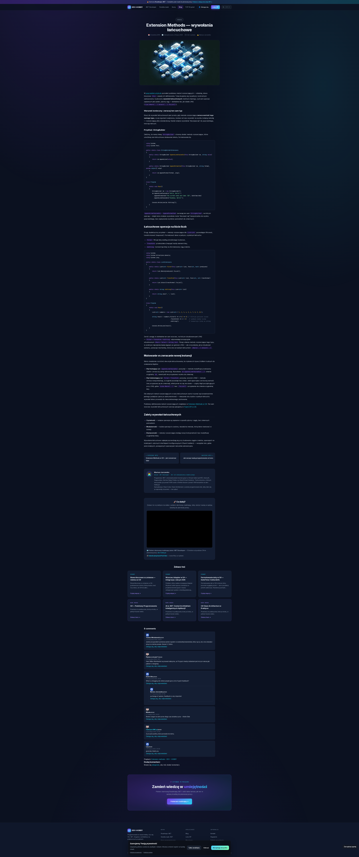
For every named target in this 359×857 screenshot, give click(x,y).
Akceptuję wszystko (220, 848)
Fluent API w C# (190, 407)
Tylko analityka (194, 848)
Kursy (174, 7)
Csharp (179, 19)
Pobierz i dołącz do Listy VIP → (202, 2)
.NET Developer (151, 7)
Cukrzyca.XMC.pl (152, 729)
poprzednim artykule (153, 93)
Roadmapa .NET (166, 833)
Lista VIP (215, 7)
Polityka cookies (148, 852)
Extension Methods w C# (197, 404)
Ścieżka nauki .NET (167, 837)
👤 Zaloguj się (203, 7)
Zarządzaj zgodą (350, 847)
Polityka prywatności (136, 852)
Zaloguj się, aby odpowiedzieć (156, 647)
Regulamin (213, 837)
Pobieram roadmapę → (179, 801)
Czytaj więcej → (135, 593)
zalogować (155, 765)
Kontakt (212, 833)
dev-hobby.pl (162, 553)
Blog (180, 7)
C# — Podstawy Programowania (143, 606)
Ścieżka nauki (164, 7)
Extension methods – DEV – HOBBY (164, 759)
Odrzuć (206, 848)
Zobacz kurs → (135, 617)
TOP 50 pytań (190, 7)
